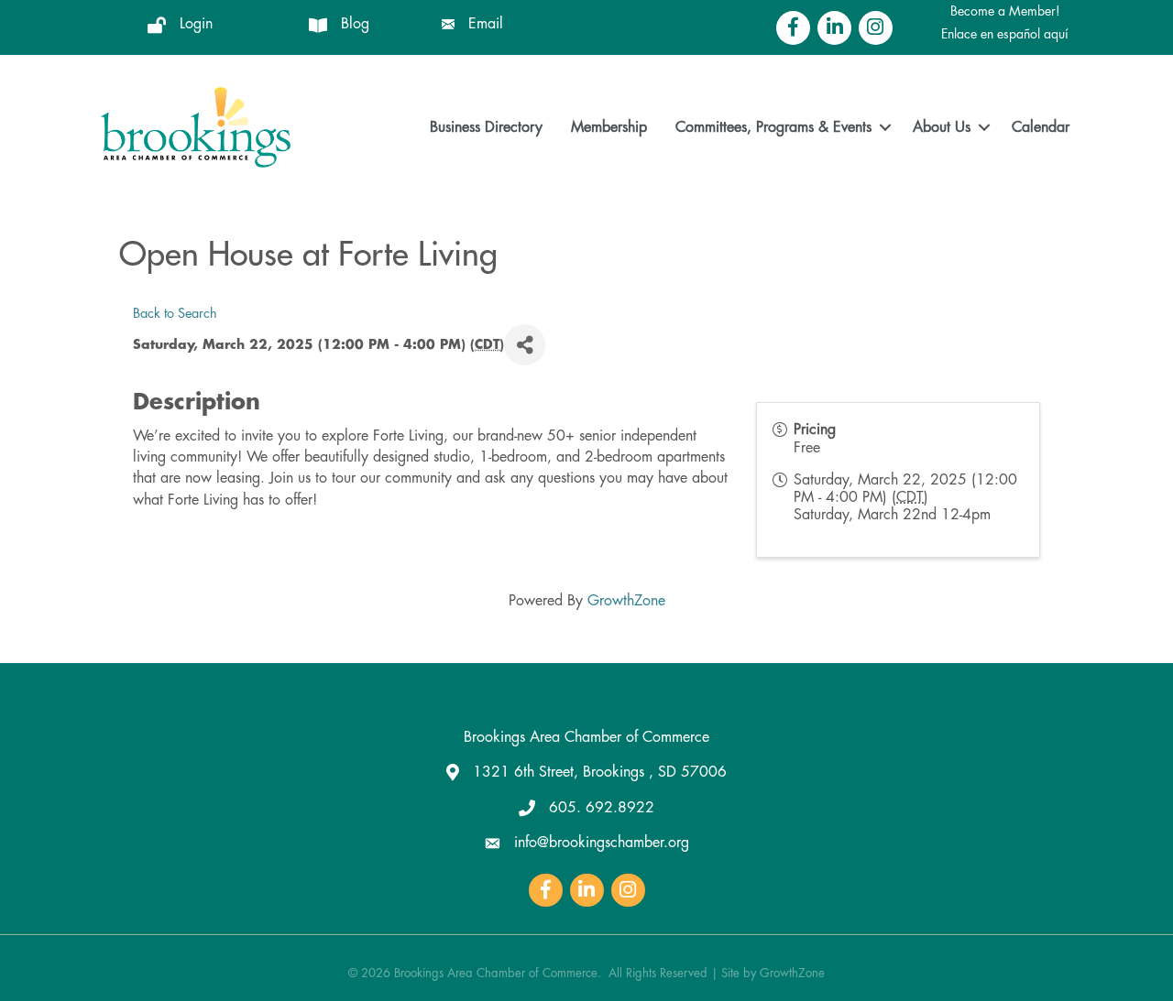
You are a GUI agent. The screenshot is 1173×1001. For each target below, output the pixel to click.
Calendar (1040, 127)
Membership (609, 127)
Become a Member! (1005, 11)
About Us (941, 127)
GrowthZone (626, 600)
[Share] (524, 344)
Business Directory (486, 127)
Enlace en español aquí (1005, 33)
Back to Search (175, 314)
